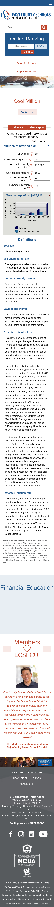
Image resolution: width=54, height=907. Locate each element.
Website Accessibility (29, 883)
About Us (17, 772)
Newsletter (20, 778)
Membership (27, 784)
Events (36, 778)
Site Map (45, 883)
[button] (27, 145)
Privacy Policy (11, 883)
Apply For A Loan (27, 71)
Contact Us (27, 112)
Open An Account (27, 63)
